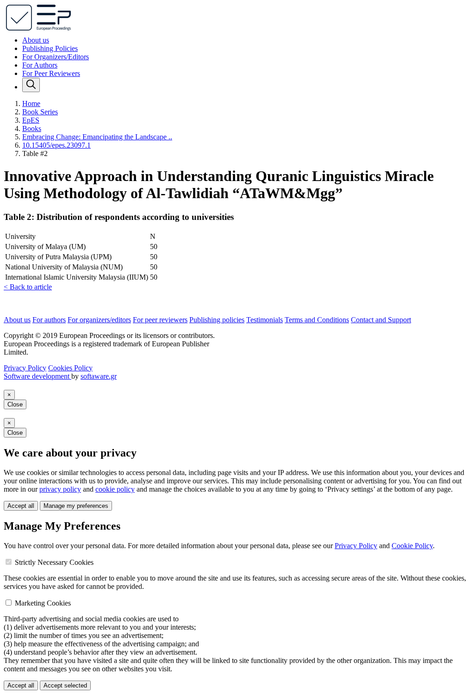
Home (31, 103)
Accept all (20, 505)
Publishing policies (216, 320)
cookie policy (115, 489)
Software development (37, 376)
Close (15, 404)
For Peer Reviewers (51, 73)
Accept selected (65, 685)
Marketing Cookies (43, 603)
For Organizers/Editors (55, 57)
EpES (30, 120)
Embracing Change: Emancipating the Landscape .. (97, 137)
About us (35, 40)
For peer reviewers (160, 320)
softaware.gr (99, 376)
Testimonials (264, 320)
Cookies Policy (70, 368)
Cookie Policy (412, 546)
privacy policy (60, 489)
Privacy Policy (25, 368)
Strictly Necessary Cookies (54, 562)
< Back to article (28, 287)
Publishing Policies (50, 48)
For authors (49, 320)
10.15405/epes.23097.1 (56, 145)
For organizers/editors (99, 320)
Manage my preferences (76, 505)
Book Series (40, 112)
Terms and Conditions (317, 320)
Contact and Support (381, 320)
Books (31, 128)
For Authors (39, 65)
